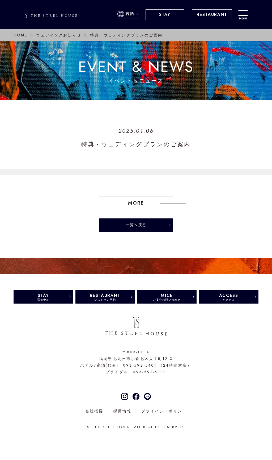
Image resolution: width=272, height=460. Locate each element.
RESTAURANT (212, 14)
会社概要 (94, 411)
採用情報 (122, 411)
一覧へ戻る (136, 224)
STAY (165, 14)
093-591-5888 (149, 372)
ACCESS (228, 297)
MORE (136, 203)
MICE (167, 297)
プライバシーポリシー (164, 411)
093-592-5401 (140, 365)
